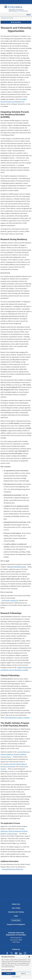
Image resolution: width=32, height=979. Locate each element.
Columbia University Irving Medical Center (16, 1)
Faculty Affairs (16, 920)
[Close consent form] (29, 956)
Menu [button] (29, 15)
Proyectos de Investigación (16, 924)
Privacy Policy (15, 976)
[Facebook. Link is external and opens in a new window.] (7, 953)
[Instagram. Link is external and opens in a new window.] (25, 953)
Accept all (8, 973)
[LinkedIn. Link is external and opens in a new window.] (20, 953)
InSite (16, 916)
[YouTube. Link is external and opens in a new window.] (16, 953)
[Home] (16, 8)
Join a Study (16, 908)
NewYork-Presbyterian (16, 884)
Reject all (23, 973)
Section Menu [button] (17, 22)
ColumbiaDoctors (16, 895)
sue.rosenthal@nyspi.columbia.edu (12, 869)
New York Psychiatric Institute (16, 889)
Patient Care (16, 904)
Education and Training (7, 18)
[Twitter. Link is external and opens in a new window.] (11, 953)
